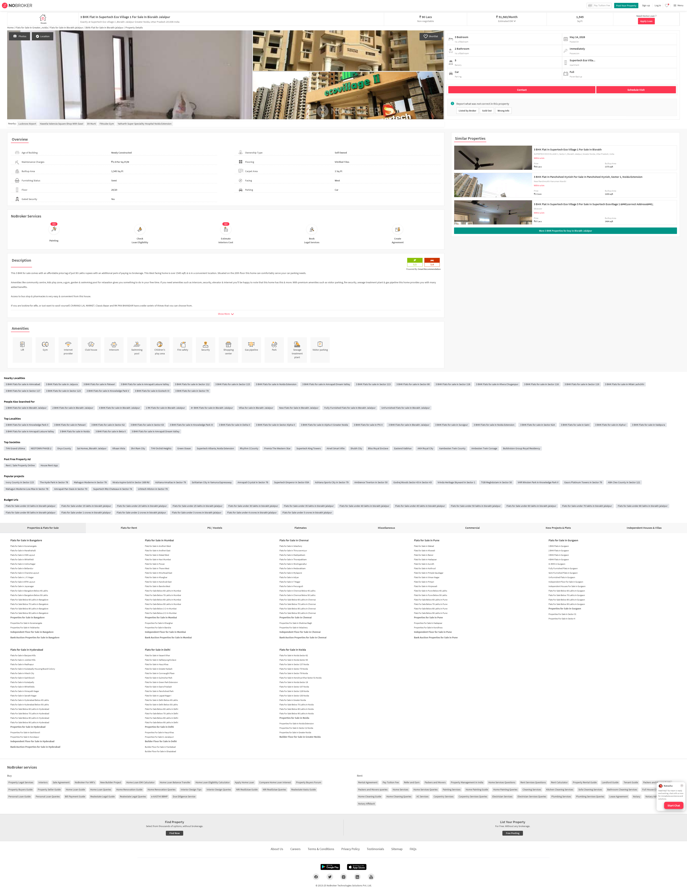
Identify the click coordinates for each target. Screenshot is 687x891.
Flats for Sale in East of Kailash (158, 686)
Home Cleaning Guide (369, 796)
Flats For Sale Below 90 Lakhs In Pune (430, 613)
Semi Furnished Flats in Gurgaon (563, 572)
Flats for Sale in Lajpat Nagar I (158, 695)
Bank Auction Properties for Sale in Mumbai (168, 637)
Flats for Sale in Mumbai (159, 540)
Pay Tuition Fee (391, 782)
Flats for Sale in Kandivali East (158, 581)
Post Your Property (626, 5)
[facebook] (316, 876)
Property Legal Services (20, 782)
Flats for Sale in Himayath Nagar (24, 691)
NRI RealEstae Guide (247, 789)
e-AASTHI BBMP (159, 796)
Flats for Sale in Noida (292, 649)
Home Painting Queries (505, 789)
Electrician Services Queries (532, 796)
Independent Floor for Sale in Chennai (300, 631)
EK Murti (91, 123)
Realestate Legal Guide (102, 796)
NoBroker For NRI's (85, 782)
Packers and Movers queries (373, 789)
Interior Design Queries (219, 789)
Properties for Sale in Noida (294, 717)
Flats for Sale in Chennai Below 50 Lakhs (297, 595)
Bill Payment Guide (75, 796)
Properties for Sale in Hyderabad (27, 726)
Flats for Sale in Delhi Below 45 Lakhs (161, 700)
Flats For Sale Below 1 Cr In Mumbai (161, 608)
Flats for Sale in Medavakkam (292, 568)
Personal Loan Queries (48, 796)
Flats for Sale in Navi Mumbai (158, 559)
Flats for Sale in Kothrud (425, 568)
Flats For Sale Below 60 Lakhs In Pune (430, 599)
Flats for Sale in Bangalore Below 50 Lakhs (29, 595)
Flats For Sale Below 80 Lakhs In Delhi (161, 718)
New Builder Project (110, 782)
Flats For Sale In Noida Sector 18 (293, 682)
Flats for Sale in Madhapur (22, 664)
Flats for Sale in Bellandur (21, 568)
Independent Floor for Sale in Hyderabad (32, 741)
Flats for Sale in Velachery (290, 546)
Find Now (174, 833)
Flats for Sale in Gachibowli (22, 677)
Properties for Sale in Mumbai (161, 617)
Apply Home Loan (244, 782)
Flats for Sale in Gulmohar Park (158, 677)
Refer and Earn (412, 782)
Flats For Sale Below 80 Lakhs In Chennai (297, 608)
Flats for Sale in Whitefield (22, 559)
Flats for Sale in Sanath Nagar (23, 695)
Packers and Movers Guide (657, 782)
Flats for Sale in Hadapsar (425, 559)
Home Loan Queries (100, 789)
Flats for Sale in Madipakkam (292, 555)
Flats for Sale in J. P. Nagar (22, 577)
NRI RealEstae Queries (274, 789)
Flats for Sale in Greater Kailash (158, 668)
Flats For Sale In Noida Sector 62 (293, 655)
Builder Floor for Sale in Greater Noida (300, 736)
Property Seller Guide (49, 789)
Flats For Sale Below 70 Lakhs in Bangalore (29, 604)
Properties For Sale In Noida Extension (296, 723)
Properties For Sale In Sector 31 (562, 614)
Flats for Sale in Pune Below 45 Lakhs (430, 590)
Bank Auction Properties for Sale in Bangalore (34, 637)
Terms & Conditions (321, 849)
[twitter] (330, 876)
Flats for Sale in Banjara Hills (23, 655)
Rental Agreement (367, 782)
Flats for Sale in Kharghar (156, 577)
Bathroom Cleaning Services (622, 789)
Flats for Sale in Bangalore (26, 540)
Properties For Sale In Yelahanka (24, 627)
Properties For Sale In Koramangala (26, 623)
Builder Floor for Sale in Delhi (161, 741)
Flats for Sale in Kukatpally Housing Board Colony (32, 668)
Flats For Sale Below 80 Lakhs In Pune (430, 608)
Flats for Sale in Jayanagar (22, 586)
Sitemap (397, 849)
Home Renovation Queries (162, 789)
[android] (330, 867)
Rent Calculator (559, 782)
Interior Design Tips (191, 789)
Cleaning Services (532, 789)
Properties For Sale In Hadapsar (428, 623)
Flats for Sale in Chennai (294, 540)
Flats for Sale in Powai (155, 564)
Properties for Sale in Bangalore (27, 617)
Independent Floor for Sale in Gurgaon (566, 581)
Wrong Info (503, 110)
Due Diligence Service (184, 796)
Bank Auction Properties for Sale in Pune (436, 637)
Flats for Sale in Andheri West (158, 546)
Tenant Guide (631, 782)
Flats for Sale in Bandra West (157, 586)
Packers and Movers (435, 782)
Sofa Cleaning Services (590, 789)
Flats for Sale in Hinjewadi (425, 586)
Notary (636, 796)
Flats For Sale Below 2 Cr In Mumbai (161, 613)
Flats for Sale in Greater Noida (292, 700)
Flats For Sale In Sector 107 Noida (294, 686)
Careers (295, 849)
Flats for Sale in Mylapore (290, 572)
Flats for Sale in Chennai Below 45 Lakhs (297, 590)
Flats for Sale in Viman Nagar (426, 577)
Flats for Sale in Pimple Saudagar (428, 572)
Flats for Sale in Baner (423, 555)
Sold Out (487, 110)
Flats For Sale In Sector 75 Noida (293, 668)
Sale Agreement (61, 782)
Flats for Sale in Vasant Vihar (157, 655)
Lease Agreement (618, 796)
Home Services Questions (501, 782)
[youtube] (371, 876)
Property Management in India (467, 782)
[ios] (356, 867)
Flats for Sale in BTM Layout (22, 581)
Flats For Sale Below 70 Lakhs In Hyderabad (29, 713)
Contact (522, 89)
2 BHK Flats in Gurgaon (559, 550)
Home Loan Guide (75, 789)
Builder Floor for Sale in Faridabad (160, 747)
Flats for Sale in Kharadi (424, 550)
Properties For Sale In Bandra (158, 627)
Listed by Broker (467, 110)
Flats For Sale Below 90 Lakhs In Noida (296, 713)
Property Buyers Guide (20, 789)
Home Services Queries (425, 789)
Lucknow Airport (27, 123)
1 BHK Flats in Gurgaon (559, 546)
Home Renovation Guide (129, 789)
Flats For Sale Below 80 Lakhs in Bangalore (29, 608)
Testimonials (375, 849)
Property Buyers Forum (308, 782)
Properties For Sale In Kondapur (24, 737)
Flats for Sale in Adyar (289, 577)
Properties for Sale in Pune (428, 617)
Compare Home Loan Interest (275, 782)
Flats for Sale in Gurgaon (563, 540)
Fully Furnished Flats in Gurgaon (563, 568)
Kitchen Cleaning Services (559, 789)
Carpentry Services (444, 796)
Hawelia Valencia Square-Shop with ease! (61, 123)
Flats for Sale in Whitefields (22, 686)
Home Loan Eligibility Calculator (213, 782)
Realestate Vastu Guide (303, 789)
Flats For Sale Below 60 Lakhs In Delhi (161, 709)
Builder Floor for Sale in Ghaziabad (160, 751)
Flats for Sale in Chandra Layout (24, 572)
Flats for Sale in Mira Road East (158, 572)
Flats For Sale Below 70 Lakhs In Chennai (297, 604)
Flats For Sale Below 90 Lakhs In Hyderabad (29, 722)
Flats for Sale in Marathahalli (23, 550)
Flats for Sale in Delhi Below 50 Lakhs (161, 704)
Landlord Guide (610, 782)
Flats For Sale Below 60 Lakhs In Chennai (297, 599)
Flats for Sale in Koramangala (23, 546)
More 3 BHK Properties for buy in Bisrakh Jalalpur (565, 230)
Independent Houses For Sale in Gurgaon (567, 586)
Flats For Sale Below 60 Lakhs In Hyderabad (29, 709)
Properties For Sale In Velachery (293, 627)
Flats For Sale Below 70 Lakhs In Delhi (161, 713)
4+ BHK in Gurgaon (557, 564)
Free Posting (512, 833)
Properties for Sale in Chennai (295, 617)
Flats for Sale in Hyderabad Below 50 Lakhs (29, 704)
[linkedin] (357, 876)
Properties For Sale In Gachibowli (25, 732)
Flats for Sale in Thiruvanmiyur (293, 550)
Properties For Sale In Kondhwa (428, 627)
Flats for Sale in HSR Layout (22, 555)
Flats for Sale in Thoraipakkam (293, 559)
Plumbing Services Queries (590, 796)
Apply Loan (646, 21)
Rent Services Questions (533, 782)
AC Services (422, 796)
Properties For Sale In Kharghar (159, 623)
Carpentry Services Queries (473, 796)
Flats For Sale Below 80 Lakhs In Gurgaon (567, 599)
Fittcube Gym (107, 123)
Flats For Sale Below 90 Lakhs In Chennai (297, 613)
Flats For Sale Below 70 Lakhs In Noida (296, 704)
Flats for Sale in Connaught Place (159, 673)
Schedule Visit (636, 89)
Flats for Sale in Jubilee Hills (22, 660)
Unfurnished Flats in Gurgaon (562, 577)
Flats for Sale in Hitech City (22, 673)
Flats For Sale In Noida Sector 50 (293, 660)
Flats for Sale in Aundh (424, 564)
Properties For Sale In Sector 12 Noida (296, 728)
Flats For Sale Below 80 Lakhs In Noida (296, 709)
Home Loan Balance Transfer (175, 782)
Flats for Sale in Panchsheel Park (159, 691)
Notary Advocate (654, 796)
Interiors (43, 782)
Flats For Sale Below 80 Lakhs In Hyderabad (29, 718)
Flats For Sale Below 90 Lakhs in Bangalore (29, 613)
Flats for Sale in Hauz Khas (156, 664)
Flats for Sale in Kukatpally (22, 682)
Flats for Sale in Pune (426, 540)
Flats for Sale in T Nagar (289, 581)
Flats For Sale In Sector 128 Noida (294, 691)
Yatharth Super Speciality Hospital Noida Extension (145, 123)
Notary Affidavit (366, 803)
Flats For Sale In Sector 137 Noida (294, 664)
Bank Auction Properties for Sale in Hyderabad (35, 746)
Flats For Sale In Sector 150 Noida (294, 695)
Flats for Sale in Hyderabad (26, 649)
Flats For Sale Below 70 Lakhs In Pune (430, 604)
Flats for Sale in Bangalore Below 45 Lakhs (29, 590)
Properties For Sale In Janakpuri (159, 737)
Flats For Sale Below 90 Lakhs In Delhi (161, 722)
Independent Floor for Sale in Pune (433, 631)
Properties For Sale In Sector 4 (562, 618)
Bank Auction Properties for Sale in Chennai (303, 637)
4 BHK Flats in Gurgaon (559, 559)
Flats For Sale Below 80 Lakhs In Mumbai (163, 599)
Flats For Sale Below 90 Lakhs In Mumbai (163, 604)
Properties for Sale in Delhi (159, 726)
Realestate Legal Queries (133, 796)
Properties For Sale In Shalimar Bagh (295, 623)
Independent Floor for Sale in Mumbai (165, 631)
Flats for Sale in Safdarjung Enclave (160, 660)
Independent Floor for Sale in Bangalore (31, 631)
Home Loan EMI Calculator (140, 782)
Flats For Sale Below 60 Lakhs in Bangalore (29, 599)
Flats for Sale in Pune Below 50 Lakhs (430, 595)
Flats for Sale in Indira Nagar (22, 564)
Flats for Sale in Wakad (424, 546)
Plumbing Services (561, 796)
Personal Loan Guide (19, 796)
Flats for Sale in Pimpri (424, 581)
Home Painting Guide (477, 789)
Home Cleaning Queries (398, 796)
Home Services (400, 789)
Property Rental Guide (585, 782)
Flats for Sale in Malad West (157, 555)
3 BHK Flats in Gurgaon (559, 555)
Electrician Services (502, 796)
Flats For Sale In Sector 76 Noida (293, 673)
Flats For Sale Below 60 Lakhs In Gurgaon (567, 590)
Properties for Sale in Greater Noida (295, 732)
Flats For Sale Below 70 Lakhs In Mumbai (163, 595)
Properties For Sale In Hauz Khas (159, 732)
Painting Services (452, 789)
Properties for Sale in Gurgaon (565, 608)
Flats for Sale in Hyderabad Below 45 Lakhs (29, 700)
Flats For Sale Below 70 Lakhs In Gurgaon (567, 595)
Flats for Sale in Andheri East (157, 550)
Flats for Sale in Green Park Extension (161, 682)
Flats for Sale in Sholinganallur (293, 564)
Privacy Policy (350, 849)
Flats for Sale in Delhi (157, 649)
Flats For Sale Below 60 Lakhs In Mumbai (163, 590)
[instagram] (343, 876)
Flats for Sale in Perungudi (291, 586)
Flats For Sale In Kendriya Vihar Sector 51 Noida (300, 677)
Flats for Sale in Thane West (157, 568)
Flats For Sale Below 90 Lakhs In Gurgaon (567, 604)
